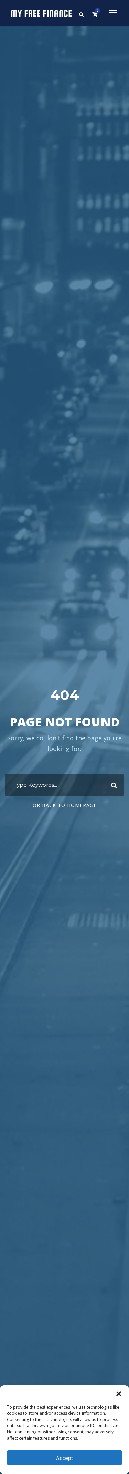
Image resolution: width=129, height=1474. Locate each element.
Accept (64, 1457)
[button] (118, 1393)
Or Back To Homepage (65, 805)
